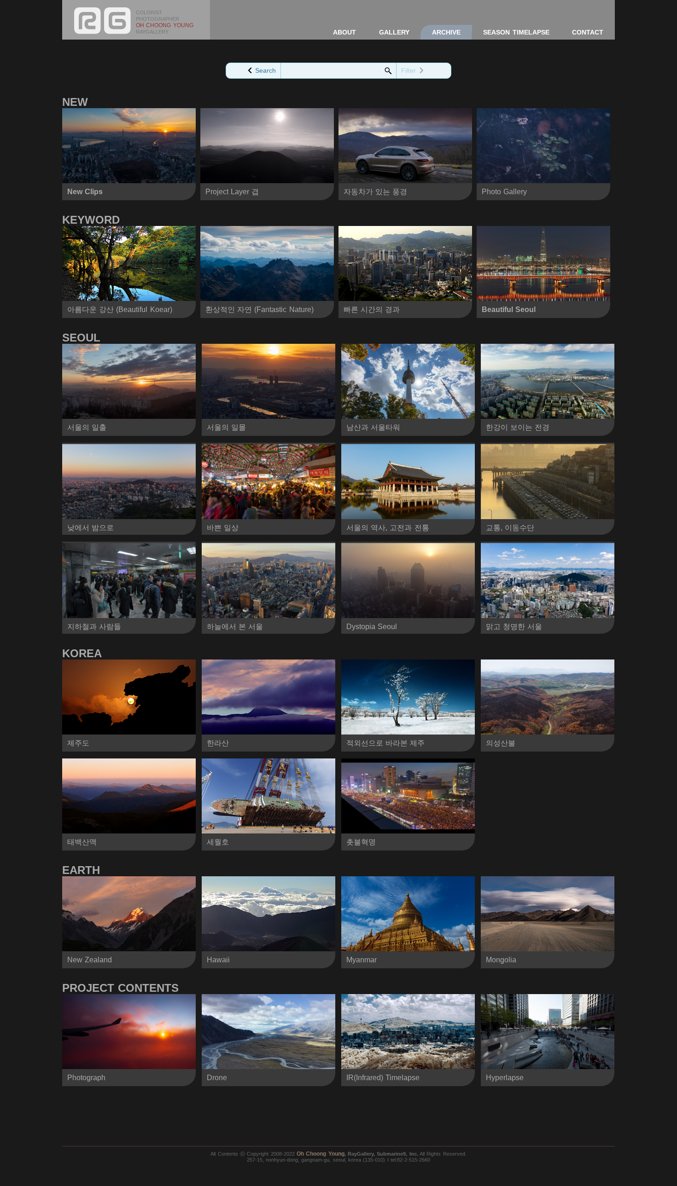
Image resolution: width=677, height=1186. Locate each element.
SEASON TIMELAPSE (516, 32)
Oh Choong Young (320, 1154)
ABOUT (344, 32)
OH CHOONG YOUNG (164, 25)
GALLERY (394, 32)
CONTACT (587, 32)
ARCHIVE (446, 32)
